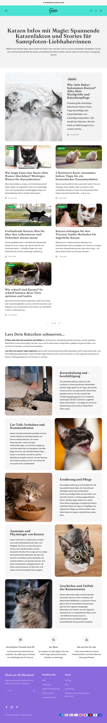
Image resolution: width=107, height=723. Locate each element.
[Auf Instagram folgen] (11, 707)
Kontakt (68, 680)
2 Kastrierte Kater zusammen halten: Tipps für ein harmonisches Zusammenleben (77, 176)
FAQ (66, 684)
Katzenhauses (72, 396)
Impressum (46, 684)
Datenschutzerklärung (51, 689)
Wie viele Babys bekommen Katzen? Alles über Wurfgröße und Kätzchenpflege (81, 91)
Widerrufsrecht (48, 693)
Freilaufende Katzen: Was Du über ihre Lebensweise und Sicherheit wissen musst (25, 234)
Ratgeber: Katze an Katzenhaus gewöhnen (77, 694)
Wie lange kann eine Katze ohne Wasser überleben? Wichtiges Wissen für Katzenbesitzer (26, 176)
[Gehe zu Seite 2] (59, 323)
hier (61, 657)
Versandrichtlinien (49, 697)
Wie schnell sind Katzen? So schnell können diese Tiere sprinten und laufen (24, 293)
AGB (44, 680)
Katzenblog (69, 689)
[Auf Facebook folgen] (6, 707)
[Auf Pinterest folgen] (17, 707)
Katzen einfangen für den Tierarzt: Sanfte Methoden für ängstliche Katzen (76, 234)
